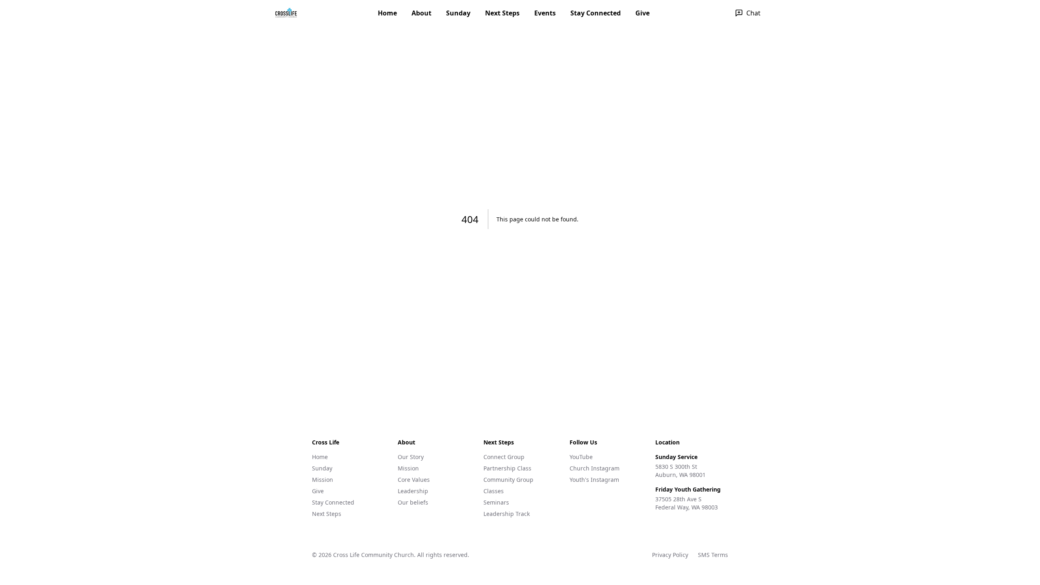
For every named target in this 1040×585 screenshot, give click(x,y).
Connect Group (503, 457)
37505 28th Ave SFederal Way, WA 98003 (686, 503)
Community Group (508, 479)
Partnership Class (507, 468)
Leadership (413, 491)
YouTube (581, 457)
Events (545, 13)
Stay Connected (595, 13)
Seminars (496, 502)
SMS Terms (713, 555)
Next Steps (502, 13)
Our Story (411, 457)
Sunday (458, 13)
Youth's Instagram (594, 479)
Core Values (414, 479)
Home (387, 13)
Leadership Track (506, 514)
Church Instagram (595, 468)
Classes (493, 491)
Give (642, 13)
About (421, 13)
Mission (322, 479)
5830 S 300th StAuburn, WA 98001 (680, 471)
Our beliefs (413, 502)
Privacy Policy (670, 555)
